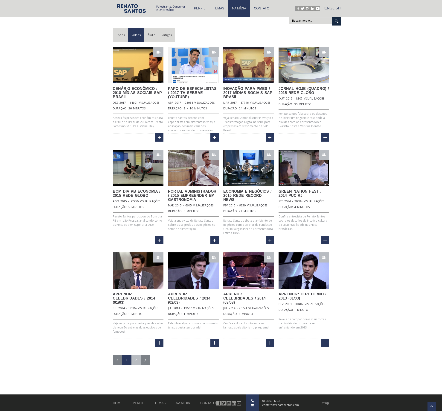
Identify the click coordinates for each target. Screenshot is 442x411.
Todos (120, 35)
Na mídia (239, 8)
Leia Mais (159, 137)
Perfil (199, 8)
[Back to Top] (431, 406)
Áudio (151, 35)
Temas (218, 8)
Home (117, 403)
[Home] (134, 8)
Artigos (167, 35)
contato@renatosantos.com (280, 405)
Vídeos (136, 35)
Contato (261, 8)
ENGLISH (332, 8)
